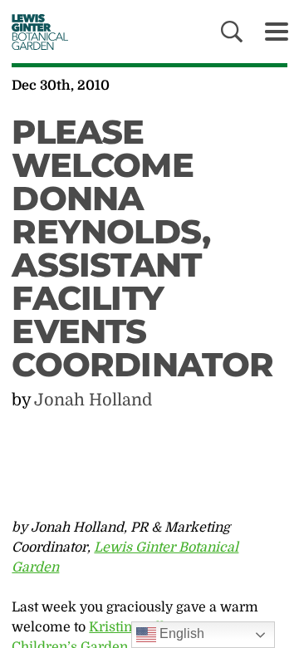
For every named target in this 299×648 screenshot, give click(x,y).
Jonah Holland (93, 400)
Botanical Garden (35, 31)
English (180, 633)
